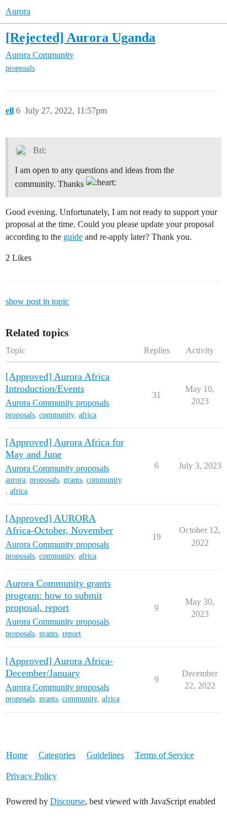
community (56, 415)
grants (72, 480)
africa (87, 415)
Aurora (18, 11)
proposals (20, 68)
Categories (57, 755)
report (71, 634)
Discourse (67, 801)
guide (73, 236)
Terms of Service (164, 755)
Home (17, 755)
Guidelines (105, 755)
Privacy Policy (31, 776)
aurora (15, 480)
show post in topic (37, 301)
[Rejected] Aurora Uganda (80, 37)
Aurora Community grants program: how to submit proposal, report (58, 595)
